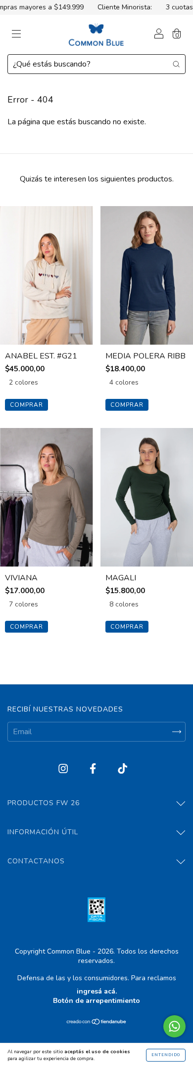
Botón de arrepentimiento (96, 1000)
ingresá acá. (97, 991)
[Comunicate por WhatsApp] (174, 1026)
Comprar (26, 405)
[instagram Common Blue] (64, 769)
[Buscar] (176, 63)
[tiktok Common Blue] (122, 769)
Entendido (165, 1055)
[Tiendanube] (97, 1022)
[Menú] (16, 35)
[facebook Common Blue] (94, 769)
